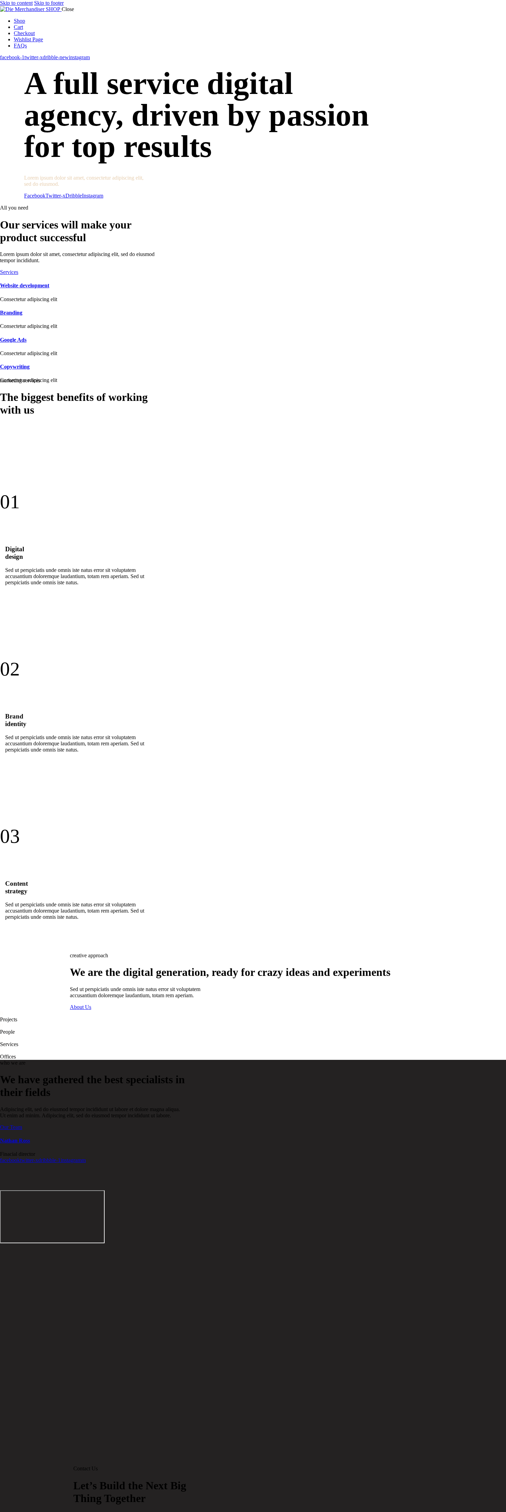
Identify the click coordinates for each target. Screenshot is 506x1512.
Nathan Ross (15, 1140)
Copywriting (15, 367)
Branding (11, 313)
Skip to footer (49, 3)
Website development (24, 285)
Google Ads (13, 340)
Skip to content (16, 3)
